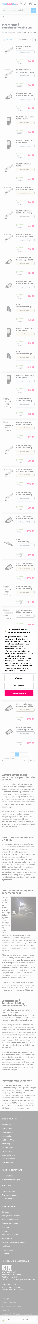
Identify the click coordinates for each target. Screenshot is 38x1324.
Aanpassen (19, 685)
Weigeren (19, 678)
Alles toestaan (19, 693)
